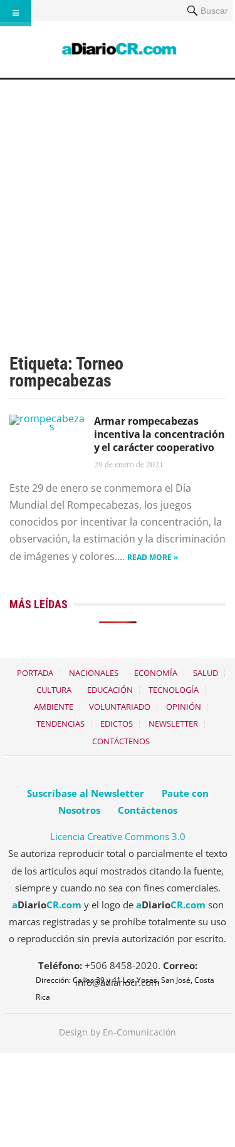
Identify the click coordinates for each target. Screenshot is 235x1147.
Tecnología (174, 689)
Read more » (152, 557)
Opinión (183, 706)
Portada (35, 672)
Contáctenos (121, 741)
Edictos (116, 723)
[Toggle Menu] (15, 13)
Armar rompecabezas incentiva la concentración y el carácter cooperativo (159, 434)
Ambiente (53, 706)
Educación (110, 689)
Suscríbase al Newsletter (85, 793)
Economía (155, 672)
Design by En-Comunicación (117, 1032)
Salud (205, 672)
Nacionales (93, 672)
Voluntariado (119, 706)
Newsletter (173, 723)
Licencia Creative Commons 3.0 (117, 836)
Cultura (53, 689)
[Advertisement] (117, 203)
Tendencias (60, 723)
